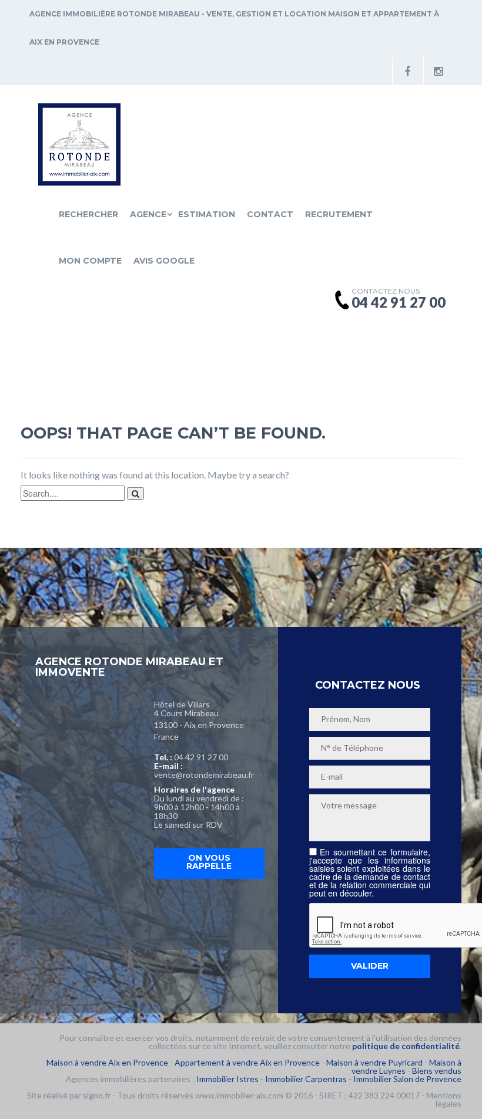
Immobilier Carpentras (306, 1079)
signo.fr (97, 1095)
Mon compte (90, 260)
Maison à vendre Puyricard (374, 1062)
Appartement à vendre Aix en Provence (247, 1062)
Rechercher (88, 214)
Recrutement (339, 214)
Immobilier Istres (227, 1079)
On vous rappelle (209, 861)
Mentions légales (443, 1099)
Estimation (206, 214)
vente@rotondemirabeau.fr (204, 775)
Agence (148, 214)
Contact (270, 214)
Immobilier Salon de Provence (407, 1079)
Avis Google (164, 260)
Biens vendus (436, 1071)
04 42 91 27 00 (201, 757)
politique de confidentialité (406, 1046)
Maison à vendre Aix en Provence (107, 1062)
